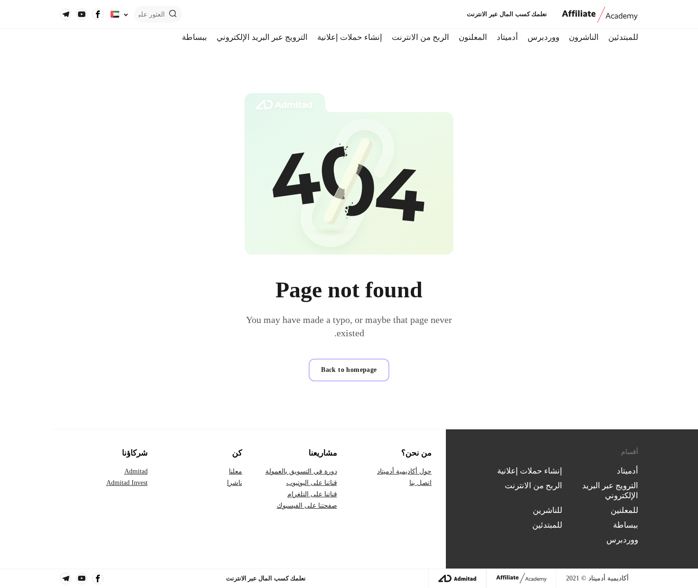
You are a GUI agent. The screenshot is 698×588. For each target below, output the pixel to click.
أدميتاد (507, 37)
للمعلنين (624, 510)
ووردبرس (543, 37)
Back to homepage (349, 369)
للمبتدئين (623, 37)
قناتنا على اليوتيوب (311, 482)
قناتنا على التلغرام (312, 494)
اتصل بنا (420, 482)
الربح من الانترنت (420, 37)
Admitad (136, 471)
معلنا (235, 471)
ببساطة (194, 37)
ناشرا (234, 482)
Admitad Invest (127, 482)
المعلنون (473, 37)
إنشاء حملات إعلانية (349, 37)
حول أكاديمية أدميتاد (404, 471)
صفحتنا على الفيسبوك (307, 505)
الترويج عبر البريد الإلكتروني (262, 37)
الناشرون (584, 37)
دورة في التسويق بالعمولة (301, 471)
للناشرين (547, 510)
